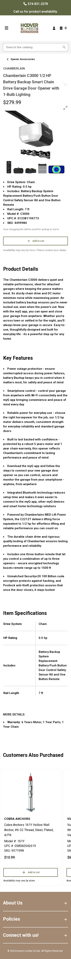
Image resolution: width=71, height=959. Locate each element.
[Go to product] (31, 792)
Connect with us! (21, 935)
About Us (12, 903)
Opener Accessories (23, 59)
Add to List (38, 241)
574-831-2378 (37, 4)
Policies (11, 919)
